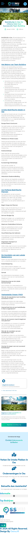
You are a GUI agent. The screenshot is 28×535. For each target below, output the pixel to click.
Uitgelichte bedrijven (8, 385)
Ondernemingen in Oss (14, 473)
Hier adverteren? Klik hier (10, 390)
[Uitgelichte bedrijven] (3, 380)
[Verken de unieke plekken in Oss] (14, 455)
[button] (25, 4)
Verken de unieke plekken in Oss (14, 461)
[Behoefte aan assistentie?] (14, 481)
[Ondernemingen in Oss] (14, 468)
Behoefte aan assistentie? (14, 485)
